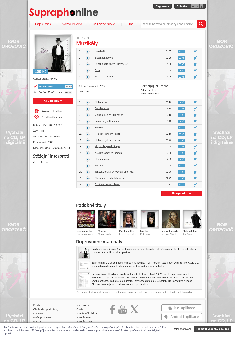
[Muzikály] (149, 219)
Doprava (38, 313)
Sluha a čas (101, 102)
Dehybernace (102, 108)
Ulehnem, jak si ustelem (107, 140)
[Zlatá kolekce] (192, 219)
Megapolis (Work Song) (107, 146)
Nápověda (82, 305)
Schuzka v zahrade (105, 76)
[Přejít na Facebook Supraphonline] (112, 310)
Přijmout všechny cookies (212, 328)
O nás (80, 309)
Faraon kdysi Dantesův (107, 121)
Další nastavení (182, 328)
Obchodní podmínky (45, 309)
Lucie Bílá (153, 93)
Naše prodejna (42, 317)
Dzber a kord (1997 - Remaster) (111, 64)
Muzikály (145, 231)
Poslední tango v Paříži (107, 133)
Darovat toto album (52, 111)
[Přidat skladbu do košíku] (195, 51)
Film (130, 23)
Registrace (162, 6)
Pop (42, 130)
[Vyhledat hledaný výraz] (201, 24)
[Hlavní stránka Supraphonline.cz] (64, 13)
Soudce (99, 165)
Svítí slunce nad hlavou (107, 184)
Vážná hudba (72, 23)
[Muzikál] (107, 219)
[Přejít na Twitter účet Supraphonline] (134, 310)
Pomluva (99, 127)
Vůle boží (100, 51)
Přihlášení (183, 6)
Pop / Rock (43, 23)
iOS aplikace (184, 307)
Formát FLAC (84, 317)
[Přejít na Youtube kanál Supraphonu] (122, 310)
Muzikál (102, 231)
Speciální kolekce (86, 313)
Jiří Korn (45, 162)
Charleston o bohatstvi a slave (111, 178)
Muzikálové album (171, 231)
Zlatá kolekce (190, 231)
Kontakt (38, 305)
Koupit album (53, 100)
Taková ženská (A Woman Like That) (114, 171)
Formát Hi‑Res (85, 321)
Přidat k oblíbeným (52, 117)
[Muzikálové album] (171, 219)
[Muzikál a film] (128, 219)
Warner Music (53, 136)
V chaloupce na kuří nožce (109, 115)
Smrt (97, 70)
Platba (37, 321)
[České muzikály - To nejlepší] (86, 219)
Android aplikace (184, 316)
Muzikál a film (126, 231)
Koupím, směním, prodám (108, 152)
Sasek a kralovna (104, 57)
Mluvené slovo (104, 23)
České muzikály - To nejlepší (92, 231)
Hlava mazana (102, 159)
